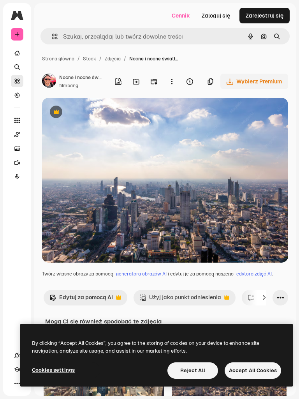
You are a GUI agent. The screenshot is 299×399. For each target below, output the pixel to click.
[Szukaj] (17, 67)
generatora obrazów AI (141, 274)
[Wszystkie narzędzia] (17, 120)
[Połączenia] (17, 355)
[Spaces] (17, 134)
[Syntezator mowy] (17, 176)
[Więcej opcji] (171, 81)
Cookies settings (53, 370)
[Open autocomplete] (51, 36)
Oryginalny (96, 113)
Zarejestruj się (264, 15)
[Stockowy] (17, 81)
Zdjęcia (113, 59)
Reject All (192, 370)
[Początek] (17, 53)
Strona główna (58, 59)
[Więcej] (17, 383)
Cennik (181, 15)
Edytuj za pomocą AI (81, 299)
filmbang (68, 86)
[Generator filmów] (17, 162)
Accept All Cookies (253, 370)
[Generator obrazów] (17, 148)
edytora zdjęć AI (254, 274)
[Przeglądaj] (17, 95)
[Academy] (17, 369)
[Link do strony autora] (49, 82)
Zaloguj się (216, 15)
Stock (89, 59)
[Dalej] (264, 297)
